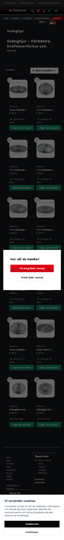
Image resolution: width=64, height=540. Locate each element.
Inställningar (32, 532)
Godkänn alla (32, 524)
